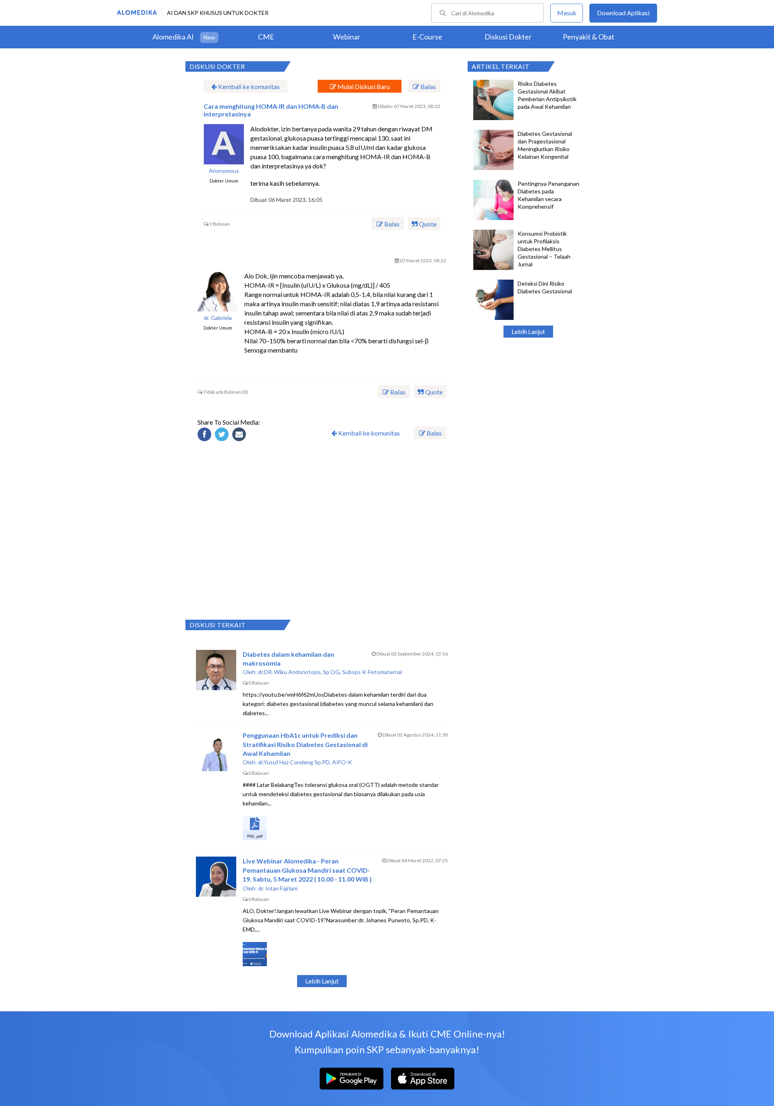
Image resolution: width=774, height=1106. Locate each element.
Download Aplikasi (623, 13)
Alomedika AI (173, 36)
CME (266, 36)
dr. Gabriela (218, 318)
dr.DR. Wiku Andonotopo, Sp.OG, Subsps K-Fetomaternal (330, 671)
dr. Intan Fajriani (278, 888)
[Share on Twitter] (223, 435)
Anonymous (224, 171)
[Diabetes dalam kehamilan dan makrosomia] (216, 670)
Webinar (346, 36)
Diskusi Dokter (508, 36)
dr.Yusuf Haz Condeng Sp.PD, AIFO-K (305, 762)
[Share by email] (240, 435)
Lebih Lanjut (528, 331)
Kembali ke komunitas (248, 86)
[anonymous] (224, 144)
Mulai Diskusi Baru (363, 86)
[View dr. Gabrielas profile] (218, 291)
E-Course (427, 36)
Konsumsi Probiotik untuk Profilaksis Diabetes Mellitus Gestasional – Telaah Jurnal (544, 249)
